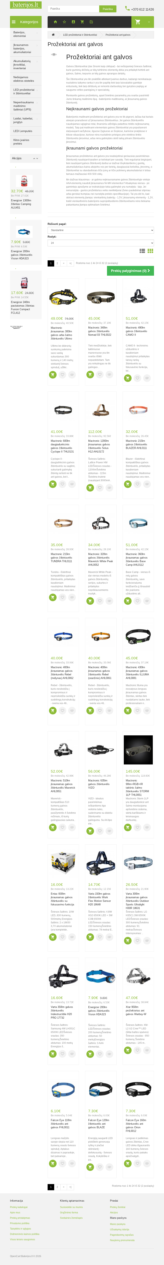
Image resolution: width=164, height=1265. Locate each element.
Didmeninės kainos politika (24, 1234)
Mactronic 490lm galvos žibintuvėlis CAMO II (136, 331)
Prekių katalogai (19, 1207)
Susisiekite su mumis (71, 1207)
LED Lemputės (22, 131)
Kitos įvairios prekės (21, 141)
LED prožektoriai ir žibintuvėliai (23, 91)
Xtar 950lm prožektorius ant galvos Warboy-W (136, 1010)
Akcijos (114, 1212)
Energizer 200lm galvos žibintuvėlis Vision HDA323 (21, 255)
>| (70, 263)
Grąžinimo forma (69, 1212)
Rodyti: (52, 236)
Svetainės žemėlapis (71, 1218)
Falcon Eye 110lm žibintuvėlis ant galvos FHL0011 (61, 1124)
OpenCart (15, 1256)
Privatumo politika (19, 1223)
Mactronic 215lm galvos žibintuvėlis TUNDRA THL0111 (61, 558)
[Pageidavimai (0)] (65, 22)
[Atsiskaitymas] (92, 22)
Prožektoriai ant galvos (118, 34)
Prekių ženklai (117, 1207)
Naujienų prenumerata (122, 1240)
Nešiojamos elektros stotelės (23, 79)
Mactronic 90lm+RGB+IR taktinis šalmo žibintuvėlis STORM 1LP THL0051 (137, 787)
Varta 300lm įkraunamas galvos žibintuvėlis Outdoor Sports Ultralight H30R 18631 (137, 901)
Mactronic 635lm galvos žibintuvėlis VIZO (99, 784)
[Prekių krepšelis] (83, 22)
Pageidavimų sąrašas (122, 1235)
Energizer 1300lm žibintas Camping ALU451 (21, 204)
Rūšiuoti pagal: (57, 223)
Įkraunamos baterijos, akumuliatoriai (22, 48)
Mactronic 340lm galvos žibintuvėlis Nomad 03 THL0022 (99, 331)
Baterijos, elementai (19, 34)
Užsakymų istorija (119, 1229)
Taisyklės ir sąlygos (20, 1228)
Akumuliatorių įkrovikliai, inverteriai (22, 64)
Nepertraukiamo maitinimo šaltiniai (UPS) (23, 106)
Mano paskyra (117, 1224)
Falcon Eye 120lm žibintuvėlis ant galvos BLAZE (98, 1124)
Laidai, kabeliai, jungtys (23, 120)
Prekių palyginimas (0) (129, 271)
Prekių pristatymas (20, 1218)
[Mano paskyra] (74, 22)
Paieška (108, 9)
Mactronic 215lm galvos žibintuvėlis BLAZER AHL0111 (136, 444)
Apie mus (15, 1212)
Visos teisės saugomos (22, 1239)
